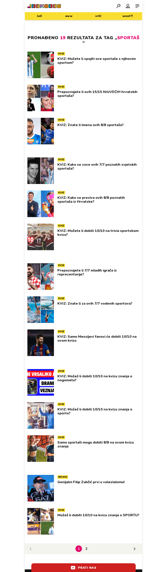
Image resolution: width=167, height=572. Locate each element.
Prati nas (87, 568)
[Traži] (118, 6)
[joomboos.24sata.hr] (44, 6)
